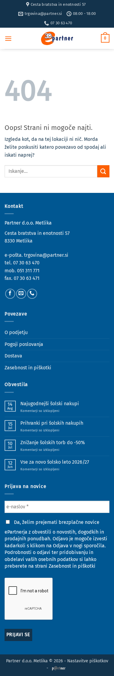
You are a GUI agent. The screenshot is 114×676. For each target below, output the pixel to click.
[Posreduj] (103, 171)
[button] (8, 38)
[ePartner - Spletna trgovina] (57, 38)
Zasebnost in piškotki (28, 368)
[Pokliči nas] (32, 294)
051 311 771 (28, 271)
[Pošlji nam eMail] (21, 294)
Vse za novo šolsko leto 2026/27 (54, 462)
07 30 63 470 (26, 263)
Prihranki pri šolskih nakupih (51, 423)
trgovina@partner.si (46, 255)
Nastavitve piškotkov (87, 661)
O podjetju (16, 332)
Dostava (13, 356)
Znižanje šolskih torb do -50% (52, 442)
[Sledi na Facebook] (10, 294)
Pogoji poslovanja (24, 344)
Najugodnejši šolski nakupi (49, 403)
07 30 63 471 (27, 278)
